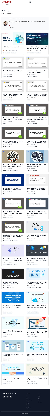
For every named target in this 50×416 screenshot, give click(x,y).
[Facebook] (11, 397)
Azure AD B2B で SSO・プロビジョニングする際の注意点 (13, 355)
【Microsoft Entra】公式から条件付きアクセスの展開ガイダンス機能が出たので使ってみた (37, 119)
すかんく (6, 50)
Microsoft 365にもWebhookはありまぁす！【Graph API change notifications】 (12, 96)
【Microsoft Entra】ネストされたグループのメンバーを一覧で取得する (36, 71)
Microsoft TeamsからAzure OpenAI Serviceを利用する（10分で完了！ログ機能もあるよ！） (12, 260)
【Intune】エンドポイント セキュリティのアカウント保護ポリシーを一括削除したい (37, 96)
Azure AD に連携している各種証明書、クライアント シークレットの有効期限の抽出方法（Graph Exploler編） (37, 260)
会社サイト (40, 402)
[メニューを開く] (30, 2)
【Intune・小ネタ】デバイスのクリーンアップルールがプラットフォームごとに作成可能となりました (13, 119)
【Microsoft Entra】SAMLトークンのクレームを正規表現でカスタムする (13, 142)
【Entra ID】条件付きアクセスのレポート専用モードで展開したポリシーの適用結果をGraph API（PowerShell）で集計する (13, 214)
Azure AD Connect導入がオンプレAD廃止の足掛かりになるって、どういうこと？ (37, 284)
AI (26, 396)
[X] (9, 25)
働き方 (27, 404)
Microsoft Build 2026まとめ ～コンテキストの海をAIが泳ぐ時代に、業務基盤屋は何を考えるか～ (37, 48)
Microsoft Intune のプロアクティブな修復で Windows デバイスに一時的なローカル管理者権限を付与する (37, 332)
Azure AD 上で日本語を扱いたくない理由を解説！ (12, 331)
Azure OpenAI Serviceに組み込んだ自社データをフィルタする (36, 236)
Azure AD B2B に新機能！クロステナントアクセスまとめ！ (37, 355)
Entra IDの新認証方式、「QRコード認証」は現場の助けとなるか (36, 165)
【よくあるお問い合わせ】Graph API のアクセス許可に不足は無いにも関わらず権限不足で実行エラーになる (13, 237)
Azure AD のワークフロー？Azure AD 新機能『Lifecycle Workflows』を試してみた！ (37, 307)
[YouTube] (4, 397)
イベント (28, 406)
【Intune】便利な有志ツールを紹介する (13, 71)
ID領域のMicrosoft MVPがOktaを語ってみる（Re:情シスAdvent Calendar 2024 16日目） (36, 190)
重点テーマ (28, 407)
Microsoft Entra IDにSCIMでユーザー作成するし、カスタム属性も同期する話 (13, 165)
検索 (38, 398)
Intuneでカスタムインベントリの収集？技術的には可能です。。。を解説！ (13, 306)
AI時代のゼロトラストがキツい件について (12, 47)
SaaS (27, 398)
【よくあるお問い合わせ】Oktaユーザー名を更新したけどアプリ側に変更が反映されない (13, 190)
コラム (27, 402)
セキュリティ (29, 400)
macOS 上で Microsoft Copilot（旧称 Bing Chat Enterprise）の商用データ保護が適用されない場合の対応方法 (37, 213)
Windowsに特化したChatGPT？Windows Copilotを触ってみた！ (11, 283)
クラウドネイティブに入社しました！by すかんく (37, 378)
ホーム (2, 4)
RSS (38, 400)
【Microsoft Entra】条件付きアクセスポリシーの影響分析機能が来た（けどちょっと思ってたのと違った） (37, 143)
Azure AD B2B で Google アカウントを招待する (12, 378)
